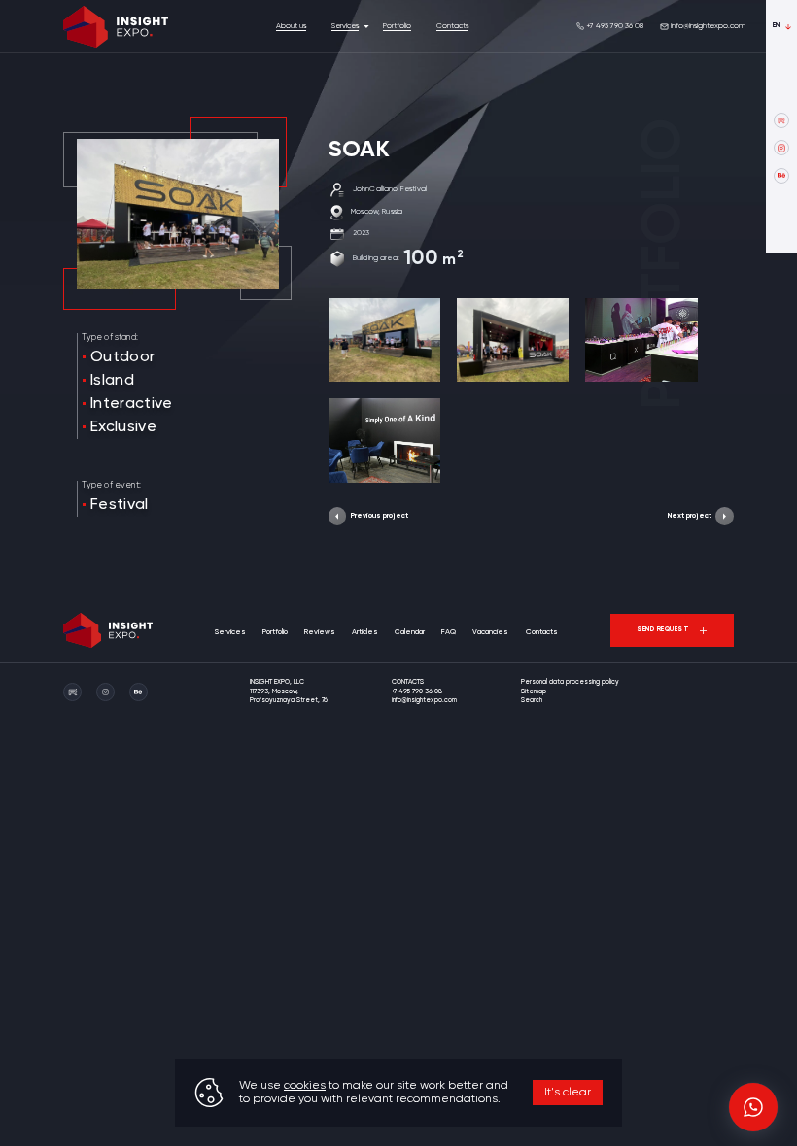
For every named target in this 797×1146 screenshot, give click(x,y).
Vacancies (490, 632)
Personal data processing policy (570, 682)
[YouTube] (781, 120)
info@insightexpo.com (708, 26)
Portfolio (397, 26)
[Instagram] (781, 147)
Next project (689, 516)
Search (531, 700)
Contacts (452, 26)
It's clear (567, 1092)
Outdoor (122, 357)
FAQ (448, 632)
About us (291, 26)
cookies (305, 1086)
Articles (365, 632)
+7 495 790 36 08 (614, 26)
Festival (119, 505)
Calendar (410, 632)
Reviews (319, 632)
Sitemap (533, 692)
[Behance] (781, 176)
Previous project (379, 516)
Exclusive (123, 427)
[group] (384, 340)
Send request (663, 629)
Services (345, 26)
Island (112, 380)
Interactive (131, 404)
